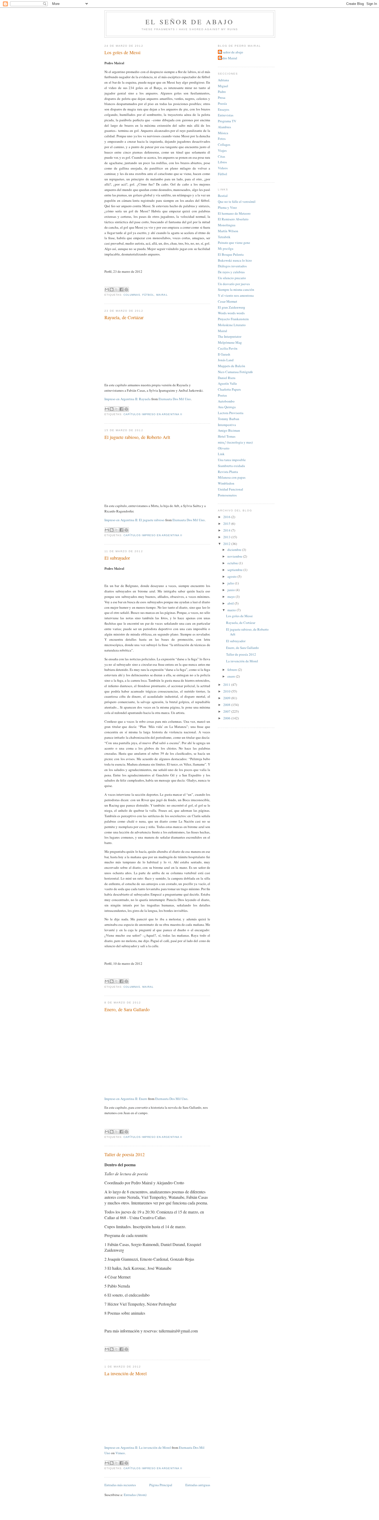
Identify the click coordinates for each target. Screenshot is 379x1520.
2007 (227, 711)
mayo (231, 596)
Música (223, 133)
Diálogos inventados (232, 266)
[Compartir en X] (116, 289)
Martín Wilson (228, 231)
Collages (224, 144)
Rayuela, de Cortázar (124, 317)
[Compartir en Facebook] (121, 289)
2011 (227, 684)
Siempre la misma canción (236, 289)
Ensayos (223, 109)
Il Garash (224, 354)
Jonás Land (226, 360)
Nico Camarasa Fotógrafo (235, 371)
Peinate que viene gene (234, 242)
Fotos (222, 138)
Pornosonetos (227, 495)
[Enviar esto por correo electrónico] (106, 289)
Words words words (231, 313)
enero (231, 676)
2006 (227, 718)
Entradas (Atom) (135, 1494)
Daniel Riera (226, 377)
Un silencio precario (232, 278)
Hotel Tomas (226, 436)
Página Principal (160, 1485)
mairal (162, 294)
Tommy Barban (228, 418)
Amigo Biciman (229, 430)
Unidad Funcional (230, 489)
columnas (131, 294)
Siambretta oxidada (231, 465)
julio (231, 583)
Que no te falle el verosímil (237, 201)
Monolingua (226, 225)
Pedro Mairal (228, 58)
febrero (232, 669)
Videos (223, 168)
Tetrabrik (224, 237)
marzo (232, 610)
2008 (227, 704)
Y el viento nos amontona (236, 295)
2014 (227, 530)
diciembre (234, 549)
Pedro (222, 91)
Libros (222, 162)
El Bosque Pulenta (231, 254)
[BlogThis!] (111, 289)
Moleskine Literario (232, 325)
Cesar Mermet (227, 301)
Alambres (224, 127)
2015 (227, 523)
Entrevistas (225, 115)
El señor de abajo (189, 21)
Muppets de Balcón (231, 366)
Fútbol (222, 174)
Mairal (222, 330)
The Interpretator (229, 336)
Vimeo (120, 1453)
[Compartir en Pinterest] (126, 289)
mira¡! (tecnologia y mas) (235, 442)
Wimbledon (226, 483)
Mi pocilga (225, 248)
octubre (233, 563)
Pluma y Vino (227, 207)
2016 (227, 516)
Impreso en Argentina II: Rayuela (127, 399)
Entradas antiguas (197, 1485)
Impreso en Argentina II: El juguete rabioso (134, 520)
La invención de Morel (125, 1373)
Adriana (223, 80)
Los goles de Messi (122, 52)
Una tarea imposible (232, 459)
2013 (227, 537)
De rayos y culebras (231, 272)
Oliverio (223, 448)
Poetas (222, 395)
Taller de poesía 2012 (124, 1154)
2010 (227, 691)
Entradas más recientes (120, 1485)
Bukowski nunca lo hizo (235, 260)
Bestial (223, 195)
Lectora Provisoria (230, 413)
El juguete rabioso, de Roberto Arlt (137, 437)
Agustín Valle (227, 383)
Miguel (223, 86)
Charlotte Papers (229, 389)
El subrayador (117, 558)
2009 (227, 698)
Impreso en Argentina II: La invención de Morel (137, 1447)
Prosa (221, 97)
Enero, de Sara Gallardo (127, 1009)
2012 (227, 543)
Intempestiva (227, 424)
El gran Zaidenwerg (231, 307)
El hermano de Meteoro (234, 213)
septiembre (235, 569)
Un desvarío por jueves (234, 284)
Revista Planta (228, 471)
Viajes (222, 150)
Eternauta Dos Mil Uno (175, 399)
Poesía (222, 103)
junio (231, 590)
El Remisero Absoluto (233, 219)
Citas (221, 156)
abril (231, 603)
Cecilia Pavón (227, 348)
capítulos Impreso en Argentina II (152, 414)
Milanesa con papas (231, 477)
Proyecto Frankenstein (233, 319)
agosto (232, 576)
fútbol (148, 294)
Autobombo (226, 401)
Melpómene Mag (230, 342)
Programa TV (227, 121)
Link (221, 454)
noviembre (235, 556)
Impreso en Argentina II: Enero (125, 1098)
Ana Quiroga (227, 407)
